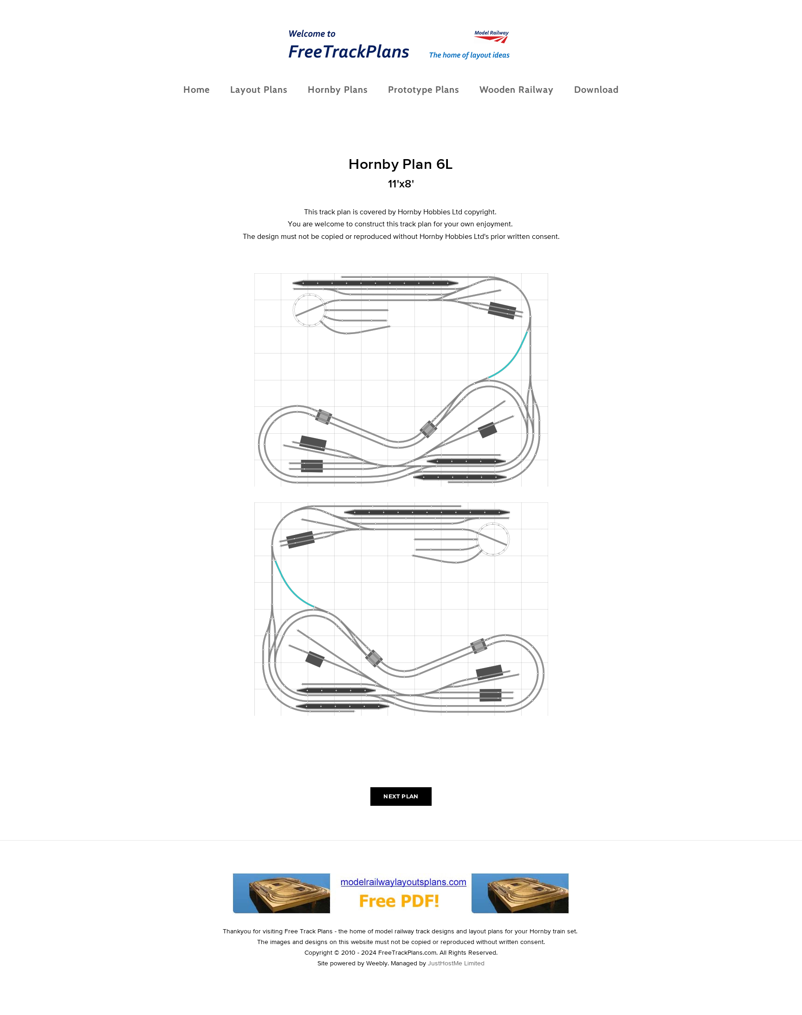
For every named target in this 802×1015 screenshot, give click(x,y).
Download (596, 89)
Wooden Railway (516, 89)
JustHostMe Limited (456, 963)
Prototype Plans (423, 89)
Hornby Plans (338, 89)
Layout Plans (258, 89)
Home (196, 89)
